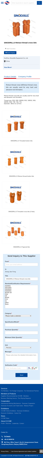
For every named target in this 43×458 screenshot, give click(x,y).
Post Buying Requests (24, 398)
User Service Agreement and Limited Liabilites (23, 451)
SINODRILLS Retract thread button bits (21, 176)
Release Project (28, 405)
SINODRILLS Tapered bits (21, 247)
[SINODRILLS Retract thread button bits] (16, 159)
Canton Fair (17, 413)
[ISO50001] (21, 291)
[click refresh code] (32, 368)
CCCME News (5, 418)
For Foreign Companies (16, 391)
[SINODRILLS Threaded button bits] (16, 124)
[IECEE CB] (21, 292)
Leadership (15, 423)
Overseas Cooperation (28, 403)
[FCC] (21, 299)
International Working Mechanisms (11, 403)
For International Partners (31, 391)
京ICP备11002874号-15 (31, 455)
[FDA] (21, 294)
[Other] (21, 302)
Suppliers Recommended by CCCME (11, 396)
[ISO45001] (21, 289)
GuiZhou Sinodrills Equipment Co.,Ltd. (16, 58)
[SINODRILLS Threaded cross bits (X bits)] (16, 195)
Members (26, 396)
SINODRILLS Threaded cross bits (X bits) (21, 211)
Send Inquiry (11, 52)
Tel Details (7, 436)
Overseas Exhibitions (23, 411)
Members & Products (8, 394)
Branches (8, 423)
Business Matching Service (9, 398)
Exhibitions (5, 408)
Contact (22, 423)
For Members (5, 391)
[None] (21, 304)
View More (8, 67)
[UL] (21, 301)
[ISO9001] (21, 286)
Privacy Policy (5, 451)
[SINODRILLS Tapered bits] (16, 230)
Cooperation (5, 401)
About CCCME (6, 421)
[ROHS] (21, 297)
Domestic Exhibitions (7, 413)
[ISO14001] (21, 287)
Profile (3, 423)
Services (4, 388)
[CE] (21, 296)
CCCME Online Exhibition (8, 411)
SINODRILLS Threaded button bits (21, 141)
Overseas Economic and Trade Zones (12, 405)
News (3, 416)
